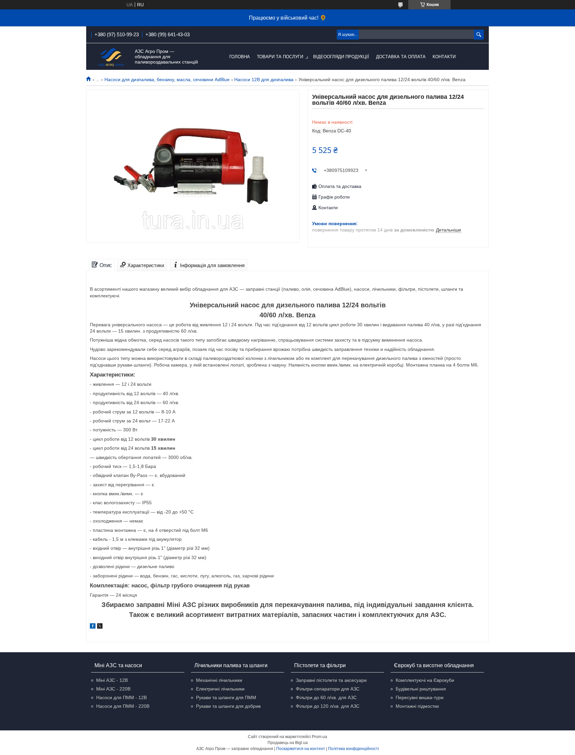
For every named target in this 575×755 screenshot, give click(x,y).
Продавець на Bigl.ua (288, 742)
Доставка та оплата (401, 56)
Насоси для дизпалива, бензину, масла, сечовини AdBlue (167, 79)
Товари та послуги (280, 56)
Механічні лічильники (219, 680)
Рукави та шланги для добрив (228, 706)
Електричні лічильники (220, 688)
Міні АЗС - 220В (113, 688)
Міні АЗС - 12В (112, 680)
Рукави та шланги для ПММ (226, 697)
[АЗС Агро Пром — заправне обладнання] (111, 57)
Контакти (444, 56)
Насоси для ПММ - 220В (122, 706)
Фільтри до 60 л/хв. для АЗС (326, 697)
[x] (99, 627)
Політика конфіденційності (353, 748)
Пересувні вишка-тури (420, 697)
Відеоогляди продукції (341, 56)
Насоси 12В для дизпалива (263, 79)
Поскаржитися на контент (300, 748)
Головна (239, 56)
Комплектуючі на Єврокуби (425, 680)
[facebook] (93, 627)
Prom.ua (319, 736)
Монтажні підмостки (417, 706)
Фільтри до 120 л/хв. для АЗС (327, 706)
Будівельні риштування (421, 688)
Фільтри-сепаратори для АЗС (327, 688)
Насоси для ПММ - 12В (121, 697)
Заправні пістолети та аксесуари (331, 680)
